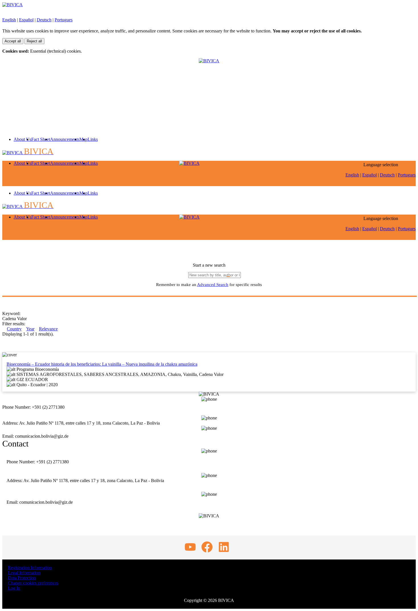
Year (30, 328)
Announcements (64, 139)
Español (26, 19)
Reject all (34, 41)
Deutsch (44, 19)
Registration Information (30, 567)
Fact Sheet (40, 139)
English (9, 19)
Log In (14, 588)
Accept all (13, 41)
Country (14, 328)
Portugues (64, 19)
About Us (22, 139)
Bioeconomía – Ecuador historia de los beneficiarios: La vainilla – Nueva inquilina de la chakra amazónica (102, 364)
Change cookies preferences (33, 583)
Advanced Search (212, 284)
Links (93, 139)
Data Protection (22, 577)
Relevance (48, 328)
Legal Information (24, 572)
